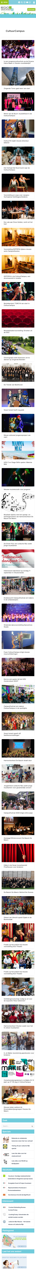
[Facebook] (19, 2)
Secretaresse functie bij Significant (19, 1195)
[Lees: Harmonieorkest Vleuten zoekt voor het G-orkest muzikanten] (18, 1013)
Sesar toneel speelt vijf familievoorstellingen (12, 734)
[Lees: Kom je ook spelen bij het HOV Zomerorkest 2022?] (18, 667)
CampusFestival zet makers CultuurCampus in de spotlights (15, 707)
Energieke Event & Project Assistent (19, 1183)
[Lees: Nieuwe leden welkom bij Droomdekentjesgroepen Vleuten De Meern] (18, 1095)
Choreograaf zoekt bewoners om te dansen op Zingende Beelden (17, 358)
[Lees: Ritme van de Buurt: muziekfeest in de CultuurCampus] (18, 101)
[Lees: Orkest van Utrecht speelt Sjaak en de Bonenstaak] (18, 905)
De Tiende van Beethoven (13, 385)
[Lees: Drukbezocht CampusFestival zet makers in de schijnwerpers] (18, 585)
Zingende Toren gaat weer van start (17, 88)
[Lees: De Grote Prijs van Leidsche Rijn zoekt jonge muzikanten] (18, 531)
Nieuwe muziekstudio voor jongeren (17, 489)
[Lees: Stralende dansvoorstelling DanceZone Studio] (18, 612)
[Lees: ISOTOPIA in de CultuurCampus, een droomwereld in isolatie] (18, 264)
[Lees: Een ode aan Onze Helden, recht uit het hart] (18, 210)
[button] (31, 9)
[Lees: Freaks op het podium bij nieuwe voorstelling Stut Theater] (18, 932)
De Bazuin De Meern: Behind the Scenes (18, 892)
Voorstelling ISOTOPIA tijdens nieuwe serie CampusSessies (17, 250)
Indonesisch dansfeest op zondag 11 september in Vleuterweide (17, 571)
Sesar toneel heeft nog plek (14, 410)
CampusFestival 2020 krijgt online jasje (18, 813)
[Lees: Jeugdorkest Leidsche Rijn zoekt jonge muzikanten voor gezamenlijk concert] (18, 773)
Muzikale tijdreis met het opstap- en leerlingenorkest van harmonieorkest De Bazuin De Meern (18, 516)
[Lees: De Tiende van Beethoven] (18, 372)
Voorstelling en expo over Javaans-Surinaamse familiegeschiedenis (17, 196)
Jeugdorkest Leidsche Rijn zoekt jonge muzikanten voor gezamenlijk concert (18, 786)
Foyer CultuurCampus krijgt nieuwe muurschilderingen (17, 653)
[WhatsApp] (30, 2)
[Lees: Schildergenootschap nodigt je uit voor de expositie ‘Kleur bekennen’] (18, 986)
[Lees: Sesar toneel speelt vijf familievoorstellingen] (18, 721)
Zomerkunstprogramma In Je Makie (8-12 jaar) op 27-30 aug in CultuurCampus (19, 1081)
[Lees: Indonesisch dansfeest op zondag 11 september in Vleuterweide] (18, 558)
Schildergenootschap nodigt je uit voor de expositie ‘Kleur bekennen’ (18, 1000)
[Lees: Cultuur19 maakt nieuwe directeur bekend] (18, 128)
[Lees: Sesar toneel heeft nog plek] (18, 398)
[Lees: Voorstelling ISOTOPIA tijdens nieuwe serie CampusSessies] (18, 237)
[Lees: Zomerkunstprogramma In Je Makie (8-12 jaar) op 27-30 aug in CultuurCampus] (18, 1068)
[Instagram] (25, 2)
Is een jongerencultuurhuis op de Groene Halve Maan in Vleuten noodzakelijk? (19, 62)
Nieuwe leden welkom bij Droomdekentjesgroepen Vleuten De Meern (17, 1109)
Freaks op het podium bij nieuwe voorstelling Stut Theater (16, 945)
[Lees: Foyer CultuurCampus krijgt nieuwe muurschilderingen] (18, 640)
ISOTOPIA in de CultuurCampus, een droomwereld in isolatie (17, 277)
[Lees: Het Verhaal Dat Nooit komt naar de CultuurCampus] (18, 155)
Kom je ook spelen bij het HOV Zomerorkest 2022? (15, 680)
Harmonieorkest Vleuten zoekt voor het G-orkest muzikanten (18, 1027)
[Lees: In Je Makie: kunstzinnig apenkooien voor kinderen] (18, 1041)
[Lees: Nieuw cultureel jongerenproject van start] (18, 423)
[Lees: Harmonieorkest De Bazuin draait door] (18, 748)
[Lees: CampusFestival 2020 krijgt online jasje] (18, 800)
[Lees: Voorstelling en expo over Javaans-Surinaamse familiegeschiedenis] (18, 183)
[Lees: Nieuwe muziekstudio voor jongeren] (18, 477)
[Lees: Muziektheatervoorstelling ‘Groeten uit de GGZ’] (18, 318)
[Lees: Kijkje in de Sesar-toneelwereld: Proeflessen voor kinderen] (18, 853)
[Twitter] (22, 2)
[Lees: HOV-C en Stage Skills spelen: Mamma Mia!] (18, 450)
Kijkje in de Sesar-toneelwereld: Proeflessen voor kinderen (15, 866)
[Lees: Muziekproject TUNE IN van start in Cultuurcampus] (18, 291)
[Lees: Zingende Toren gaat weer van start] (18, 76)
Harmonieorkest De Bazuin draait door (18, 760)
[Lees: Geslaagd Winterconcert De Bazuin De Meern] (18, 826)
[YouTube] (27, 2)
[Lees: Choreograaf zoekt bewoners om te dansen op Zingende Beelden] (18, 345)
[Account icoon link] (34, 2)
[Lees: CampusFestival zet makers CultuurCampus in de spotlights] (18, 694)
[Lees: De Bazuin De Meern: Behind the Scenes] (18, 880)
